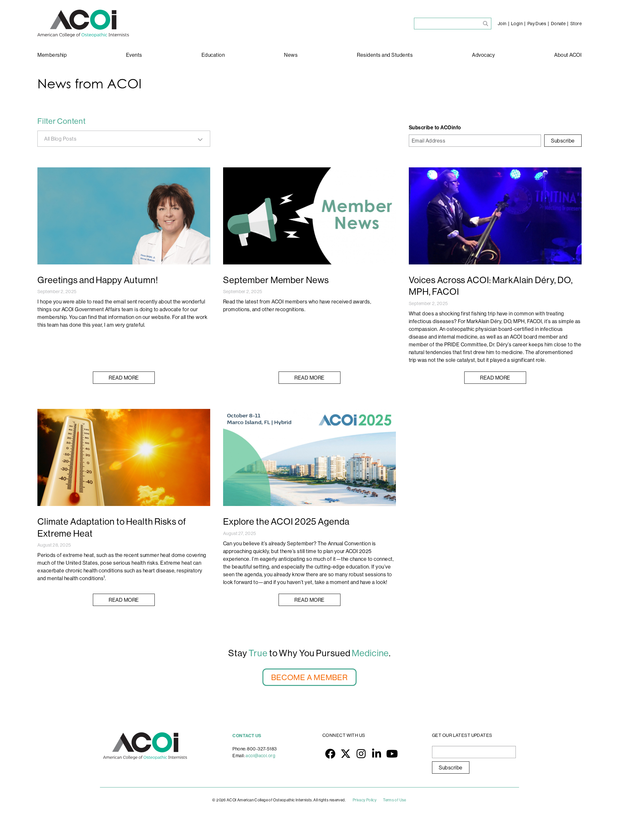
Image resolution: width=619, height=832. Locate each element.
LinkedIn (376, 753)
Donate (558, 23)
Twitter (345, 753)
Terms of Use (394, 799)
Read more (124, 377)
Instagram (361, 753)
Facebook (330, 753)
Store (576, 23)
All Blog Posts (60, 138)
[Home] (83, 23)
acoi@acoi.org (260, 755)
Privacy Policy (365, 799)
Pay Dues (536, 23)
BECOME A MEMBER (309, 677)
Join (502, 23)
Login (517, 23)
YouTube (392, 753)
